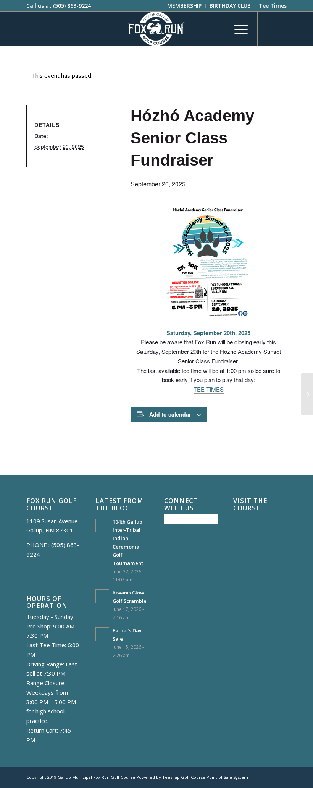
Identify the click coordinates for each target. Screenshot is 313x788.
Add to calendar (170, 414)
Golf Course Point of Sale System (214, 777)
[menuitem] (184, 6)
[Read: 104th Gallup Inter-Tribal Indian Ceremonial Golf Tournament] (102, 525)
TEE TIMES (209, 389)
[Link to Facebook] (269, 28)
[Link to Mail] (281, 28)
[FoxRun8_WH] (156, 28)
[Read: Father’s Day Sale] (102, 634)
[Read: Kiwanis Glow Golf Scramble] (102, 596)
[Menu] (237, 28)
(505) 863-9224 (72, 5)
